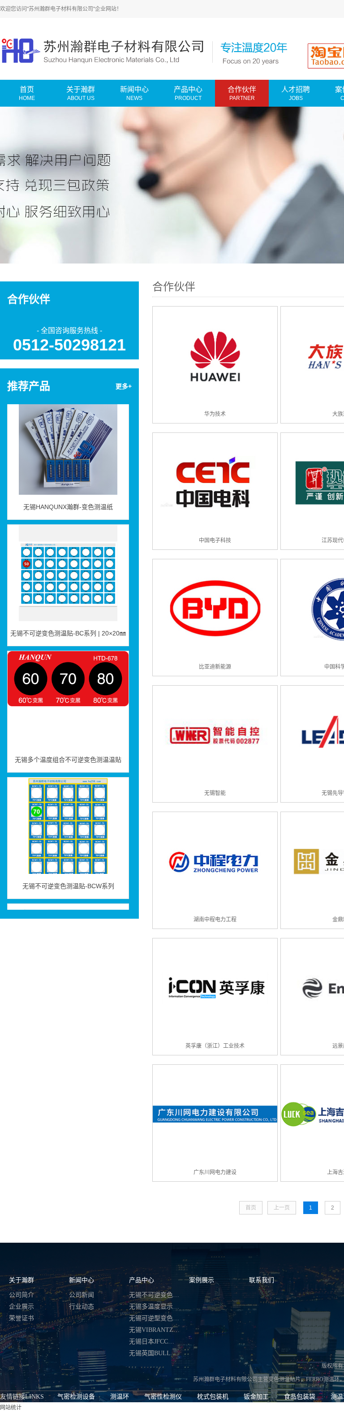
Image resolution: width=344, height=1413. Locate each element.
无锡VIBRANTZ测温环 (154, 1330)
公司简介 (21, 1295)
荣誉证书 (21, 1318)
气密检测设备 (76, 1396)
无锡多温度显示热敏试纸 (154, 1306)
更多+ (124, 386)
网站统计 (11, 1407)
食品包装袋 (299, 1396)
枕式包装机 (212, 1396)
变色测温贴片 (284, 1379)
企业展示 (21, 1306)
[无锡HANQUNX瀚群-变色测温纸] (68, 436)
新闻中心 (81, 1280)
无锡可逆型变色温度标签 (154, 1318)
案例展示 (201, 1280)
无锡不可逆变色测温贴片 (154, 1295)
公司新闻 (81, 1295)
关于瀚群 (21, 1280)
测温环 (119, 1396)
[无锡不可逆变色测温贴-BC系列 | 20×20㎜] (68, 562)
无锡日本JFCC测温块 (154, 1341)
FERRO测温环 (323, 1379)
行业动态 (81, 1306)
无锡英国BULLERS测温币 (154, 1353)
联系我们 (261, 1280)
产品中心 (141, 1280)
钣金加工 (256, 1396)
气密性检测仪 (163, 1396)
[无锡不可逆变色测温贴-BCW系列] (68, 815)
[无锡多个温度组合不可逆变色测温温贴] (68, 689)
